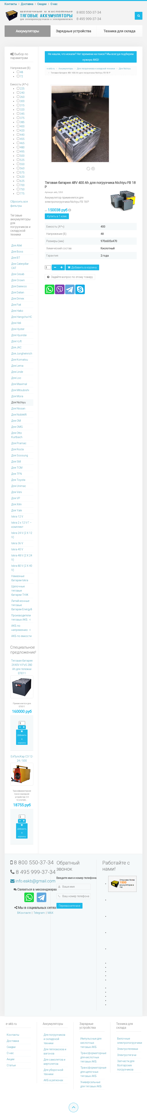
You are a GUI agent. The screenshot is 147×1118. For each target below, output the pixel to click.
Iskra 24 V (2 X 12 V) (21, 535)
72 (21, 76)
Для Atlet (16, 245)
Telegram (39, 912)
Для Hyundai (19, 335)
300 (22, 101)
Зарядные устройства (73, 31)
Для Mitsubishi (20, 390)
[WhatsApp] (49, 289)
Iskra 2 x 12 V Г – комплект (21, 524)
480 (22, 147)
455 (22, 138)
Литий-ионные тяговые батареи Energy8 (21, 605)
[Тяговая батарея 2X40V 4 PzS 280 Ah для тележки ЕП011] (21, 688)
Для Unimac (18, 486)
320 (22, 109)
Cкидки (42, 4)
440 (22, 134)
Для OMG (17, 426)
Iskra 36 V (17, 543)
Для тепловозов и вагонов (55, 1051)
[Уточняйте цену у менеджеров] (69, 210)
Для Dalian (17, 292)
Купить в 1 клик (57, 216)
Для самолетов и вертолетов (54, 1061)
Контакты (11, 4)
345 (22, 113)
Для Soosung (19, 455)
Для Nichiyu (125, 69)
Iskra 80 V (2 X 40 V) (21, 568)
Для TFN (16, 473)
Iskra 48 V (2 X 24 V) (21, 557)
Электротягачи (126, 1055)
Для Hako (17, 310)
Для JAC (16, 347)
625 (22, 180)
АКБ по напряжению (19, 627)
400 (22, 126)
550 (22, 164)
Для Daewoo (19, 286)
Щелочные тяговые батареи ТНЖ (19, 590)
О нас (54, 4)
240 (22, 92)
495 (22, 151)
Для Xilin (16, 504)
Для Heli (16, 323)
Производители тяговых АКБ (21, 617)
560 (22, 168)
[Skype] (80, 289)
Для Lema (17, 365)
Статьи (11, 1065)
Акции (10, 1059)
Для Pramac (18, 443)
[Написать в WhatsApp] (29, 897)
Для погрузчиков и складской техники (96, 69)
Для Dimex (17, 298)
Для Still (16, 461)
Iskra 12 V (17, 516)
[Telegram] (70, 289)
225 (22, 88)
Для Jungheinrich (21, 353)
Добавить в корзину (83, 267)
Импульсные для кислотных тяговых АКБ (90, 1043)
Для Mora (17, 396)
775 (22, 193)
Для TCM (16, 467)
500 (22, 155)
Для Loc (16, 377)
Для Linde (17, 371)
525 (22, 159)
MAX (50, 912)
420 (22, 130)
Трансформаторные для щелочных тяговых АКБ (92, 1072)
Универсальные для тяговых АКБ (91, 1084)
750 (22, 189)
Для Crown (18, 280)
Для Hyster (17, 329)
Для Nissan (18, 408)
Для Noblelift (19, 414)
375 (22, 117)
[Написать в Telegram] (41, 897)
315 (22, 105)
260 (22, 96)
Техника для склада (119, 31)
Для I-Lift (16, 341)
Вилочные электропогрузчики (129, 1040)
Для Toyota (18, 479)
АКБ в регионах (53, 1080)
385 (22, 122)
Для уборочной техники (53, 1072)
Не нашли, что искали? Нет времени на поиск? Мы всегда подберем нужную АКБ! (91, 56)
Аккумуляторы (27, 31)
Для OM (16, 420)
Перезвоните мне (69, 905)
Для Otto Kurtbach (16, 435)
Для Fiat (16, 304)
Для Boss (17, 251)
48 (21, 72)
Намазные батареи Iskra (19, 578)
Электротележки (127, 1048)
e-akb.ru (51, 69)
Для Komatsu (19, 359)
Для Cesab (17, 274)
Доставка (27, 4)
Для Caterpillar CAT (20, 266)
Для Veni (16, 492)
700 (22, 185)
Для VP (15, 498)
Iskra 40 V (17, 549)
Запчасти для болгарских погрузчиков (125, 1065)
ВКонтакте (24, 912)
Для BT (15, 257)
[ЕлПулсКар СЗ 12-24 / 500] (21, 775)
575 (22, 172)
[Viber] (60, 289)
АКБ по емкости (21, 636)
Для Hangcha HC (21, 316)
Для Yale (16, 510)
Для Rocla (17, 449)
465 (22, 143)
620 (22, 176)
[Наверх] (73, 1107)
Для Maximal (19, 384)
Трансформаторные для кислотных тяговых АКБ (92, 1057)
